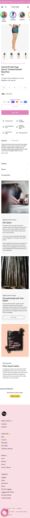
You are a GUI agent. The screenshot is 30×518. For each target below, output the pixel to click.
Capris (3, 480)
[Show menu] (2, 7)
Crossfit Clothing (6, 498)
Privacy (3, 464)
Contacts (3, 440)
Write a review (15, 396)
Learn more (13, 317)
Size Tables (4, 445)
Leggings (3, 477)
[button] (6, 94)
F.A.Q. (2, 458)
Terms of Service (6, 467)
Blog (2, 437)
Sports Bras (4, 483)
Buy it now (15, 112)
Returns (3, 169)
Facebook (4, 427)
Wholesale (4, 443)
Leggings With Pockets (7, 492)
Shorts (3, 486)
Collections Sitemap (7, 448)
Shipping (3, 163)
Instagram (4, 424)
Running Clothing (6, 495)
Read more (4, 153)
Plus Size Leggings (6, 489)
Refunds (3, 461)
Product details (15, 140)
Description (4, 140)
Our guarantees (5, 175)
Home (2, 62)
